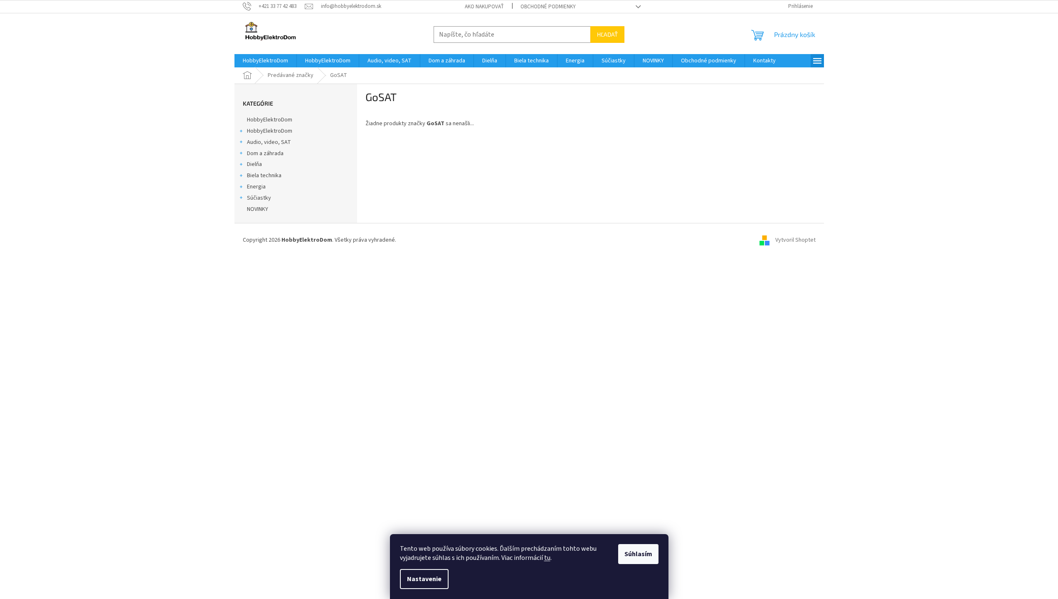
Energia (256, 187)
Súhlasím (638, 554)
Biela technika (264, 175)
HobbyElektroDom (269, 120)
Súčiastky (259, 198)
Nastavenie (424, 579)
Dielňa (254, 164)
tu (547, 557)
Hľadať (607, 34)
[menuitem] (265, 60)
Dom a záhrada (265, 153)
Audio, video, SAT (269, 142)
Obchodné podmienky (548, 6)
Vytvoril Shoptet (795, 240)
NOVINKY (257, 209)
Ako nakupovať (484, 6)
